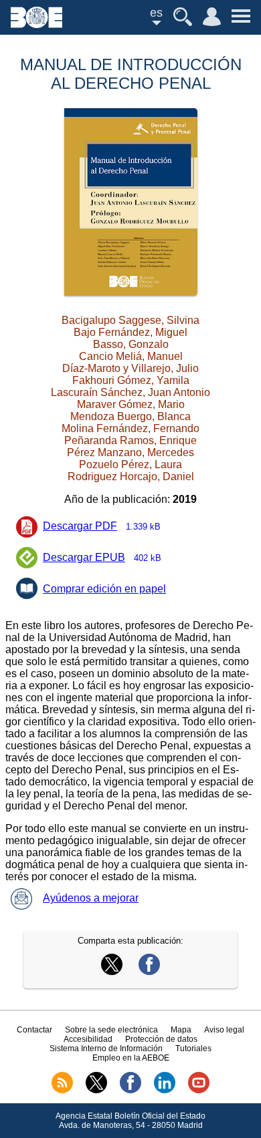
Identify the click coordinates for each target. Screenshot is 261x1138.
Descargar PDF (102, 526)
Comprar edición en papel (104, 588)
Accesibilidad (88, 1039)
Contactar (34, 1029)
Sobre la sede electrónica (111, 1029)
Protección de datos (161, 1039)
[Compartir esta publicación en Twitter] (111, 971)
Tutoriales (193, 1048)
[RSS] (62, 1090)
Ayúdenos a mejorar (91, 898)
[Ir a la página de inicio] (36, 24)
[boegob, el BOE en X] (96, 1090)
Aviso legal (224, 1029)
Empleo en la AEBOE (130, 1058)
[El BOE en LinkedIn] (164, 1090)
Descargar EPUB (102, 557)
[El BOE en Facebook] (130, 1090)
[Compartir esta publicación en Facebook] (149, 971)
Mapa (181, 1029)
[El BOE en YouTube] (198, 1090)
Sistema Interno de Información (106, 1048)
